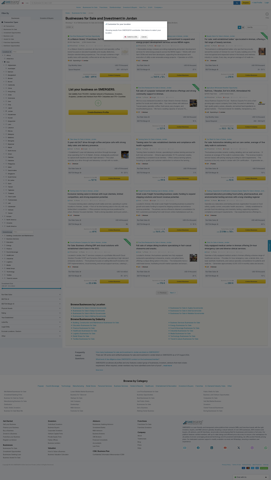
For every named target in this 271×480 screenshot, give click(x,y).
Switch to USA (132, 37)
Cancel (144, 37)
